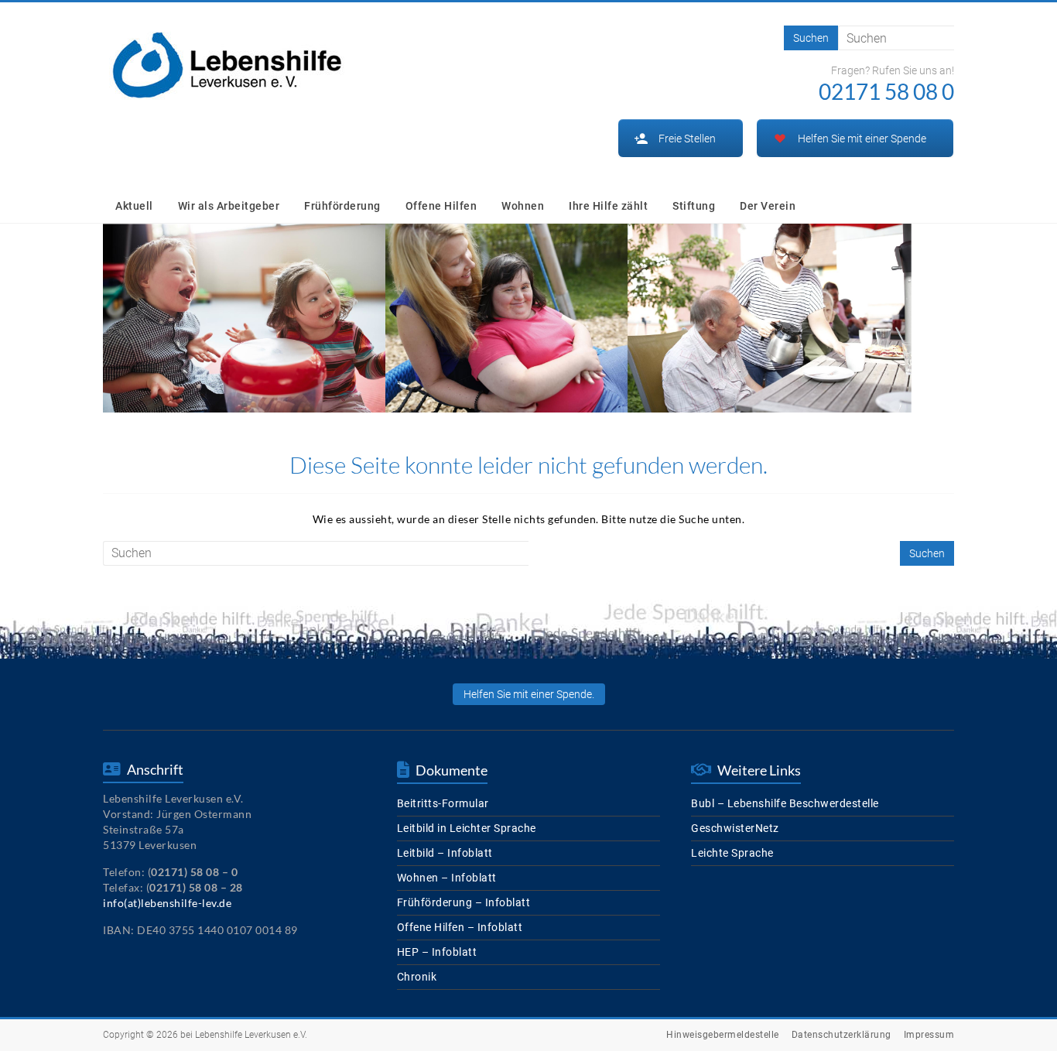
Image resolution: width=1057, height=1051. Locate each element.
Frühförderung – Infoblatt (464, 902)
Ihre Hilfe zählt (608, 206)
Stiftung (693, 206)
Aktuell (134, 206)
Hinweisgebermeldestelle (722, 1034)
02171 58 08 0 (886, 91)
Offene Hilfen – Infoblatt (460, 927)
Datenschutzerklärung (841, 1034)
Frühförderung (342, 206)
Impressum (929, 1034)
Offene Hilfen (441, 206)
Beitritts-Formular (443, 803)
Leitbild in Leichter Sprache (466, 828)
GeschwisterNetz (735, 828)
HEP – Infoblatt (437, 952)
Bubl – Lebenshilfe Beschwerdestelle (785, 803)
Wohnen (522, 206)
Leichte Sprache (732, 853)
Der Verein (767, 206)
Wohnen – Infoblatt (447, 877)
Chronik (417, 977)
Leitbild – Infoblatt (445, 853)
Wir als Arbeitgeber (229, 206)
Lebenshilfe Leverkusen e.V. (251, 1034)
